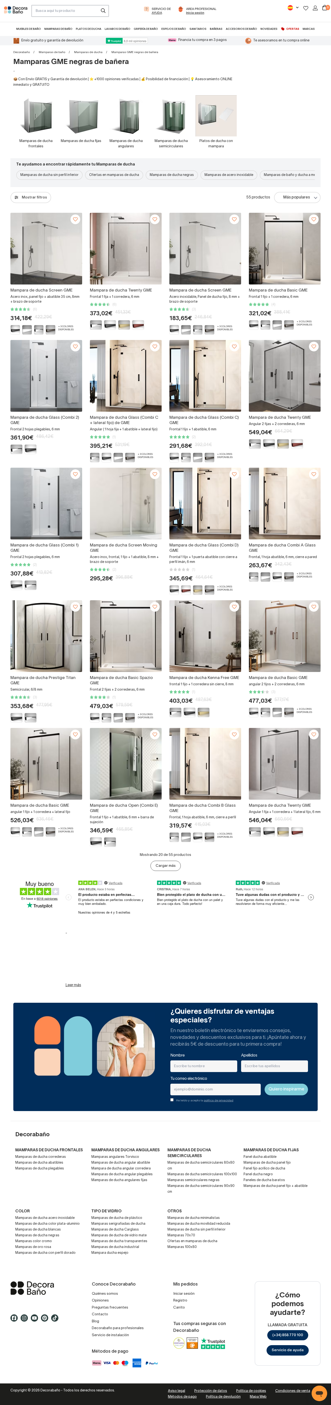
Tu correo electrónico (188, 1079)
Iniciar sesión (184, 1293)
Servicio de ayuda (288, 1350)
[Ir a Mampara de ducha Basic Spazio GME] (126, 636)
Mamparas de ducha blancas (38, 1229)
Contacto (100, 1314)
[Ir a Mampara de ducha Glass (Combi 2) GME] (46, 376)
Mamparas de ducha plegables (39, 1168)
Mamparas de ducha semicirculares (189, 1153)
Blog (95, 1321)
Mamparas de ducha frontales (49, 1150)
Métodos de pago (182, 1396)
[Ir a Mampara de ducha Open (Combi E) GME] (126, 764)
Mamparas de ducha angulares (125, 1150)
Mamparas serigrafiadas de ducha (118, 1223)
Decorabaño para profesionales (118, 1328)
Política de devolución (223, 1396)
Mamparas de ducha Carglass (115, 1229)
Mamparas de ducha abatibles (39, 1162)
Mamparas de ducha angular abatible (120, 1162)
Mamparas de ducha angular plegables (122, 1174)
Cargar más (166, 866)
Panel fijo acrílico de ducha (264, 1168)
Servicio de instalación (110, 1335)
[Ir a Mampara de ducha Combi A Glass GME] (285, 503)
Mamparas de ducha (88, 52)
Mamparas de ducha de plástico (116, 1218)
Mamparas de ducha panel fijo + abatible (275, 1186)
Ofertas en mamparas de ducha (114, 175)
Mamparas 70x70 (181, 1235)
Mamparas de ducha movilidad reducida (198, 1223)
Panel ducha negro (258, 1174)
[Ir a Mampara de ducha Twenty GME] (126, 248)
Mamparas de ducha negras (172, 175)
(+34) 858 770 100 (287, 1335)
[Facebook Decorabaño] (15, 1320)
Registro (180, 1300)
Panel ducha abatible (260, 1157)
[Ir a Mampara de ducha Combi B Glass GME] (205, 764)
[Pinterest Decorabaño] (46, 1320)
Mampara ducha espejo (109, 1253)
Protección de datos (210, 1391)
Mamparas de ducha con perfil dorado (45, 1253)
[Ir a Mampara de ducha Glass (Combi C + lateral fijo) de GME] (126, 376)
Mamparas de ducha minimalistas (193, 1218)
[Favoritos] (305, 8)
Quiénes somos (105, 1293)
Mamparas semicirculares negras (193, 1180)
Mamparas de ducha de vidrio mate (119, 1235)
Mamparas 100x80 (182, 1247)
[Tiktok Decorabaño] (56, 1320)
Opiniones (100, 1300)
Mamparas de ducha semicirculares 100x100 (202, 1174)
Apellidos (249, 1055)
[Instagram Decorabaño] (26, 1320)
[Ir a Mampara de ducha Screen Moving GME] (126, 503)
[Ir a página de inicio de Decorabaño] (15, 12)
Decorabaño (21, 52)
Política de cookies (251, 1391)
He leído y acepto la (204, 1100)
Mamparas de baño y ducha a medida (293, 175)
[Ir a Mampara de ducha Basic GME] (285, 248)
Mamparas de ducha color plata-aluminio (47, 1223)
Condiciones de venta (292, 1391)
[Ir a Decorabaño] (43, 1288)
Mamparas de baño (52, 52)
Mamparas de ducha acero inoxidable (45, 1218)
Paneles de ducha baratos (264, 1180)
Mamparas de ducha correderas (40, 1157)
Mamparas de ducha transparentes (119, 1241)
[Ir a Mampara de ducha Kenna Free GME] (205, 636)
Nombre (177, 1055)
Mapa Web (258, 1396)
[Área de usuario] (315, 8)
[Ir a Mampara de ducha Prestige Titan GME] (46, 636)
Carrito (179, 1307)
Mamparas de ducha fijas (271, 1150)
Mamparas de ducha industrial (115, 1247)
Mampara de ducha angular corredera (121, 1168)
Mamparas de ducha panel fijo (267, 1162)
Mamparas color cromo (33, 1241)
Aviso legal (176, 1391)
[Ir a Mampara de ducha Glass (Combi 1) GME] (46, 503)
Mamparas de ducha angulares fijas (119, 1180)
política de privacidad (218, 1100)
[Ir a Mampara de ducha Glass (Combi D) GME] (205, 503)
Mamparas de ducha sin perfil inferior (49, 175)
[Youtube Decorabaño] (36, 1320)
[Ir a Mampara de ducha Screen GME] (46, 248)
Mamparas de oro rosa (33, 1247)
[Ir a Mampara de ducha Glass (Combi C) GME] (205, 376)
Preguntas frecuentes (110, 1307)
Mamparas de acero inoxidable (229, 175)
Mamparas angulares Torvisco (115, 1157)
